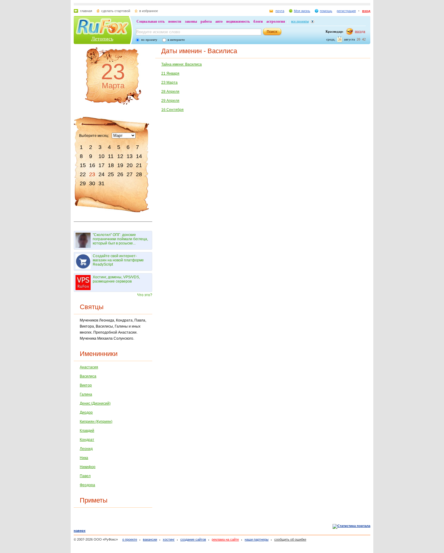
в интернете (176, 39)
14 (139, 156)
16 (92, 165)
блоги (258, 21)
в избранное (148, 11)
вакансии (150, 539)
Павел (85, 476)
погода (360, 31)
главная (86, 11)
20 (130, 165)
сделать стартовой (115, 11)
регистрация (346, 11)
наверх (79, 530)
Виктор (86, 385)
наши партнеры (257, 539)
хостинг (169, 539)
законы (191, 21)
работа (206, 21)
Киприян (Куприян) (96, 421)
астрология (275, 21)
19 (120, 165)
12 (120, 156)
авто (219, 21)
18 (111, 165)
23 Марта (169, 82)
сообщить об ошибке (290, 539)
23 (92, 174)
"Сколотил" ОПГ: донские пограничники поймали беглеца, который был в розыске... (120, 239)
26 (120, 174)
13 (130, 156)
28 (139, 174)
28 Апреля (170, 91)
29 (83, 183)
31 (101, 183)
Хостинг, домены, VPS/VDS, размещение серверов (116, 279)
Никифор (87, 467)
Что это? (144, 295)
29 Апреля (170, 101)
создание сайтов (193, 539)
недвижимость (238, 21)
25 (111, 174)
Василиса (88, 376)
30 (92, 183)
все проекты (300, 21)
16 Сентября (172, 110)
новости (174, 21)
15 (83, 165)
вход (366, 11)
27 (130, 174)
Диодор (86, 412)
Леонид (86, 449)
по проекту (149, 39)
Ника (84, 458)
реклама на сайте (225, 539)
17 (101, 165)
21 (139, 165)
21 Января (170, 73)
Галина (86, 394)
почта (279, 11)
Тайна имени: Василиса (181, 64)
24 (101, 174)
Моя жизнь (302, 11)
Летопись (102, 39)
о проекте (129, 539)
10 (101, 156)
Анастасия (89, 367)
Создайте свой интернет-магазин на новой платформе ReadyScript (118, 260)
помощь (326, 11)
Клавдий (87, 430)
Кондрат (87, 440)
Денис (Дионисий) (95, 403)
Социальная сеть (151, 21)
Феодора (87, 485)
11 (111, 156)
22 (83, 174)
